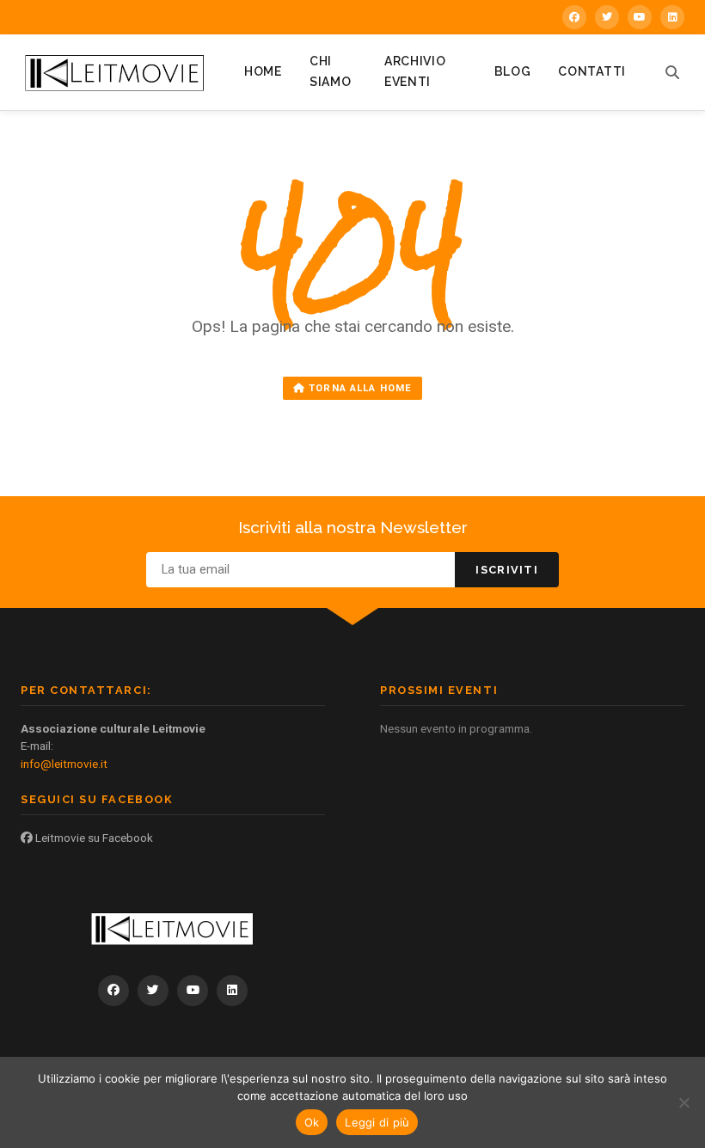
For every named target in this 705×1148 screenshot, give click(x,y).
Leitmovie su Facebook (93, 837)
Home (263, 71)
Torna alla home (358, 388)
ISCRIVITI (506, 569)
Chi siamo (331, 71)
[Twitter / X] (607, 17)
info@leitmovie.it (64, 763)
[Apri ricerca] (672, 72)
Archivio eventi (415, 71)
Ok (312, 1122)
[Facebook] (574, 17)
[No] (683, 1102)
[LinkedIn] (672, 17)
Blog (512, 71)
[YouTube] (640, 17)
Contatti (592, 71)
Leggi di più (377, 1122)
